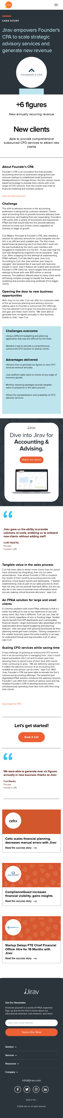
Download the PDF (11, 703)
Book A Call (31, 737)
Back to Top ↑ (31, 1100)
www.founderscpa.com (14, 196)
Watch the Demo (31, 459)
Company (10, 1072)
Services (10, 1055)
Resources (11, 1063)
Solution (9, 1046)
